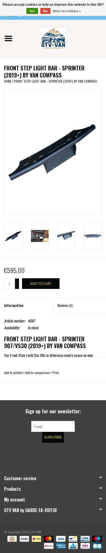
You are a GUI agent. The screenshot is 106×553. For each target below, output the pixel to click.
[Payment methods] (11, 538)
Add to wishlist (13, 372)
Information (13, 305)
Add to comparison (38, 372)
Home (7, 81)
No (45, 11)
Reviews (65, 305)
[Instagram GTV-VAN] (81, 453)
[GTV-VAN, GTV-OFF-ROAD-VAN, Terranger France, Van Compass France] (61, 38)
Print (55, 372)
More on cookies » (67, 11)
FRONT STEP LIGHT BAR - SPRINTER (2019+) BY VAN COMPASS (55, 81)
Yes (32, 11)
